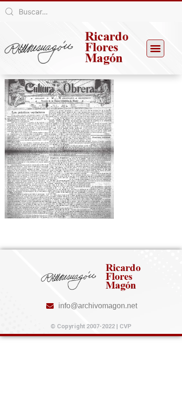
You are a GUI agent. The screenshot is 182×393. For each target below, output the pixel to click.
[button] (155, 48)
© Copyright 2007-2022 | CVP (91, 326)
